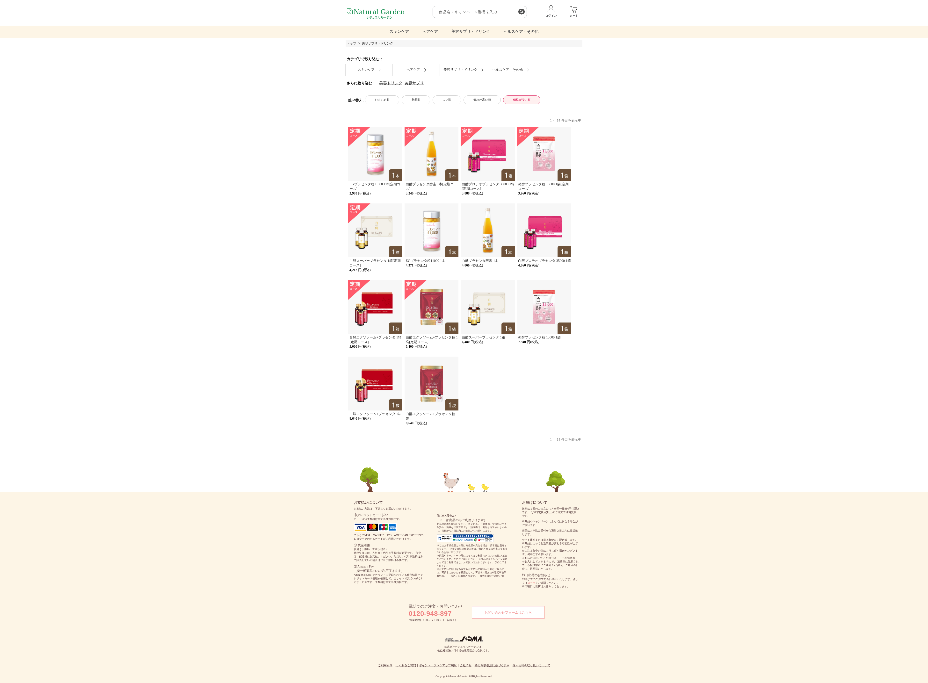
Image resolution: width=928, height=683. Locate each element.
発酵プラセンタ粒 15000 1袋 (539, 337)
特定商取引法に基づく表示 (492, 665)
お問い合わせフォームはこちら (508, 612)
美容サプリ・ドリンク (470, 31)
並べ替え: (356, 100)
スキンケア (399, 31)
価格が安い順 (521, 99)
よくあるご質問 (406, 665)
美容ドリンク (390, 83)
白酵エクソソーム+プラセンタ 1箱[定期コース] (375, 339)
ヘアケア (430, 31)
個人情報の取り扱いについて (531, 665)
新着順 (416, 99)
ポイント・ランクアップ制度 (438, 665)
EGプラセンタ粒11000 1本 (425, 261)
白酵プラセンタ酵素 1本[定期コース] (431, 186)
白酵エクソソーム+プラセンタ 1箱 (375, 414)
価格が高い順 (482, 99)
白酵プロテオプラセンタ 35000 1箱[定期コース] (488, 186)
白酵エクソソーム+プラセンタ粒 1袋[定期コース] (432, 339)
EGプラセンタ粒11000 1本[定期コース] (374, 186)
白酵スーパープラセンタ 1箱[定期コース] (375, 263)
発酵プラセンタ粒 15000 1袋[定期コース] (543, 186)
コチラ (531, 582)
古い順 (446, 99)
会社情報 (465, 665)
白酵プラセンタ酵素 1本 (480, 261)
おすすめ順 (382, 99)
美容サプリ (414, 83)
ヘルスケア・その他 (521, 31)
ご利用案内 (385, 665)
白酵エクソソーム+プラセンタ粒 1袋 (432, 416)
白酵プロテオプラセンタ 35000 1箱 (544, 261)
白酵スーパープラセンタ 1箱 (483, 337)
